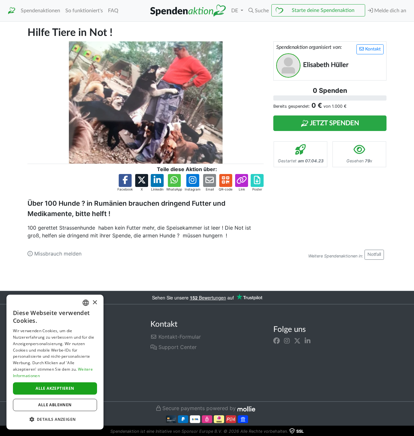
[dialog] (55, 362)
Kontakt (372, 49)
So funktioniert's (84, 10)
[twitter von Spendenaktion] (297, 340)
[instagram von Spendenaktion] (287, 340)
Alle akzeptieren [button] (55, 388)
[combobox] (85, 303)
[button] (258, 10)
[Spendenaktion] (11, 10)
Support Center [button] (177, 347)
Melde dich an (389, 10)
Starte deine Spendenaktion (323, 10)
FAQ (113, 10)
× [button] (94, 302)
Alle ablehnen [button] (54, 405)
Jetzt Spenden (334, 123)
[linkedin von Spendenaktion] (307, 340)
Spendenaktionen (40, 10)
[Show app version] (409, 431)
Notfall (374, 254)
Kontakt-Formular (179, 336)
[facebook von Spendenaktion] (276, 340)
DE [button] (235, 10)
